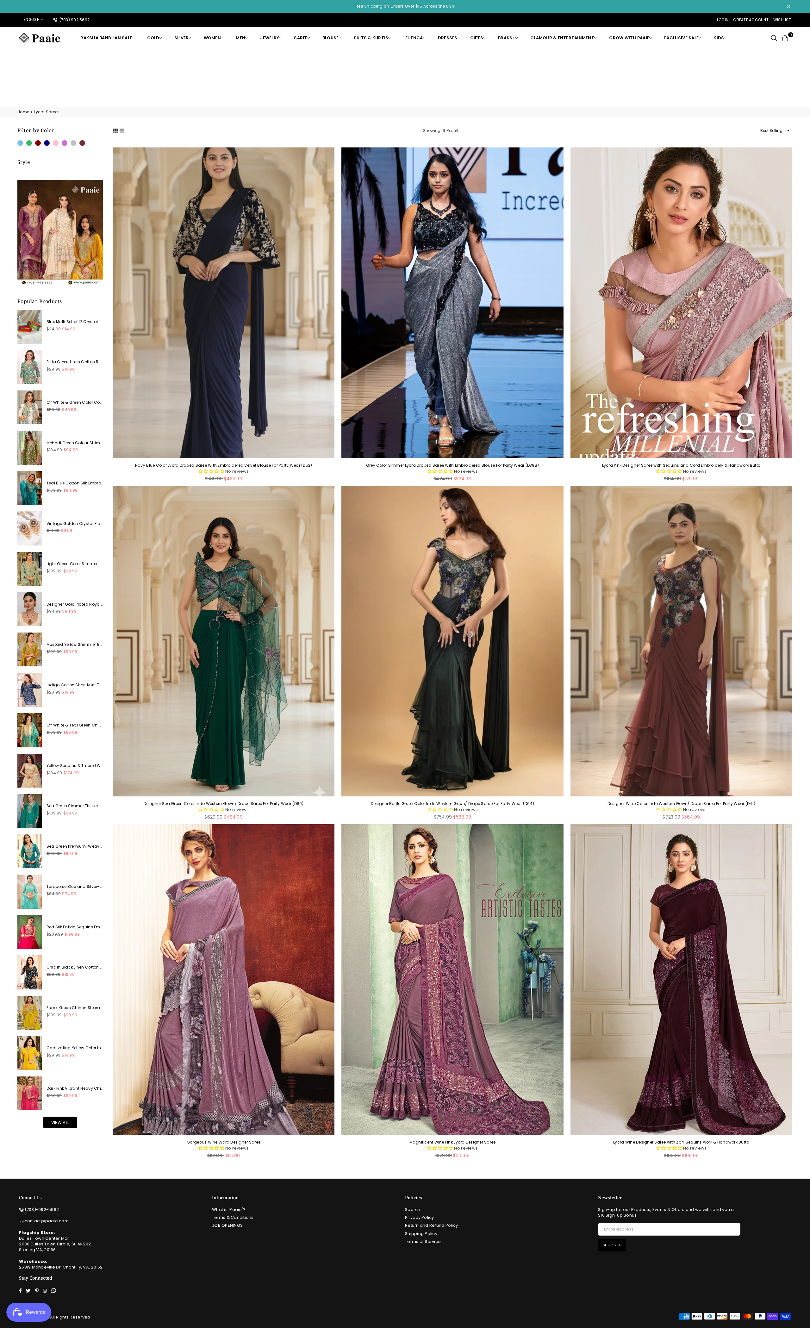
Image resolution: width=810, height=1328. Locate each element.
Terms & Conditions (233, 1217)
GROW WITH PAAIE (629, 38)
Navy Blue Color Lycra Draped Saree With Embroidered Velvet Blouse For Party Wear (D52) (223, 465)
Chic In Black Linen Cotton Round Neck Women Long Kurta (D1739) (75, 967)
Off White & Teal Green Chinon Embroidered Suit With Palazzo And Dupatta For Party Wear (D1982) (75, 725)
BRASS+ (506, 38)
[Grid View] (115, 130)
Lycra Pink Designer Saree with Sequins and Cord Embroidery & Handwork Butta (681, 465)
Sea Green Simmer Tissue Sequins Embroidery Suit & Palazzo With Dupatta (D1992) (75, 805)
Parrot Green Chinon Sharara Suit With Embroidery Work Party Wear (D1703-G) (75, 1007)
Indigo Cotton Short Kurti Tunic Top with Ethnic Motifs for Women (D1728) (75, 685)
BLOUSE (330, 38)
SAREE (300, 38)
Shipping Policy (421, 1234)
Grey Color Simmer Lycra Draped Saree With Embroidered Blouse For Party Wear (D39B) (452, 465)
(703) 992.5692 (74, 19)
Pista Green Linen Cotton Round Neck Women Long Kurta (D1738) (75, 362)
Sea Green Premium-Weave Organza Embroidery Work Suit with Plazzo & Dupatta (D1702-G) (75, 846)
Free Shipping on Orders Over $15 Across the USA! (405, 6)
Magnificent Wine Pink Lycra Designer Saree (452, 1142)
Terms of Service (423, 1241)
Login (722, 19)
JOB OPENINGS (227, 1225)
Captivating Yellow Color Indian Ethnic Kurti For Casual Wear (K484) (75, 1048)
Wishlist (782, 19)
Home (23, 112)
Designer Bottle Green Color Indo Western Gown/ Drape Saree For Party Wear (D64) (452, 803)
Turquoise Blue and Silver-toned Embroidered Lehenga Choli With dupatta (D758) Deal (75, 886)
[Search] (774, 38)
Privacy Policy (419, 1217)
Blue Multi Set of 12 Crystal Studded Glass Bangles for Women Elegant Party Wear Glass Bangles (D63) (75, 321)
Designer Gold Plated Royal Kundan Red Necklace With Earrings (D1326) (75, 604)
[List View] (122, 130)
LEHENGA (413, 38)
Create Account (751, 19)
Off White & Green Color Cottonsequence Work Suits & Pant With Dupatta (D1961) (75, 402)
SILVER (181, 38)
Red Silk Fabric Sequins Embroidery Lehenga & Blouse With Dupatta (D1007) (75, 927)
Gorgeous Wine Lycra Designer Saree (223, 1142)
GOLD (153, 38)
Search (413, 1209)
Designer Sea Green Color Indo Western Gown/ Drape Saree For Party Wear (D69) (224, 803)
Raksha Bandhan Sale (106, 38)
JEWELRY (269, 38)
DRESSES (448, 38)
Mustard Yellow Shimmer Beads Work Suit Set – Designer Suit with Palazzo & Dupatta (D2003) (75, 644)
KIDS (718, 38)
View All (60, 1122)
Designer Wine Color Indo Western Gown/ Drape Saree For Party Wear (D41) (681, 803)
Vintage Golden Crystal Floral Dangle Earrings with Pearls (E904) (75, 523)
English (32, 19)
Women (212, 38)
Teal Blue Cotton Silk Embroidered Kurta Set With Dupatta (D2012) (75, 483)
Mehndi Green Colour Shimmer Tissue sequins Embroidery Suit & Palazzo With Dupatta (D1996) (75, 443)
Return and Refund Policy (431, 1225)
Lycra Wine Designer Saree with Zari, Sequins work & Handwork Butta (681, 1142)
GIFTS (476, 38)
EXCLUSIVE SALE (681, 38)
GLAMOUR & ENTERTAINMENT (562, 38)
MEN (240, 38)
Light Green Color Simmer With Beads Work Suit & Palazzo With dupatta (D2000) (75, 563)
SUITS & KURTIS (371, 38)
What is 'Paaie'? (229, 1209)
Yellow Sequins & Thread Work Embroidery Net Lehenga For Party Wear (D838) (75, 765)
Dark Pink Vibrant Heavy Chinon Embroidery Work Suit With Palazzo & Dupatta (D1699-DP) (75, 1088)
